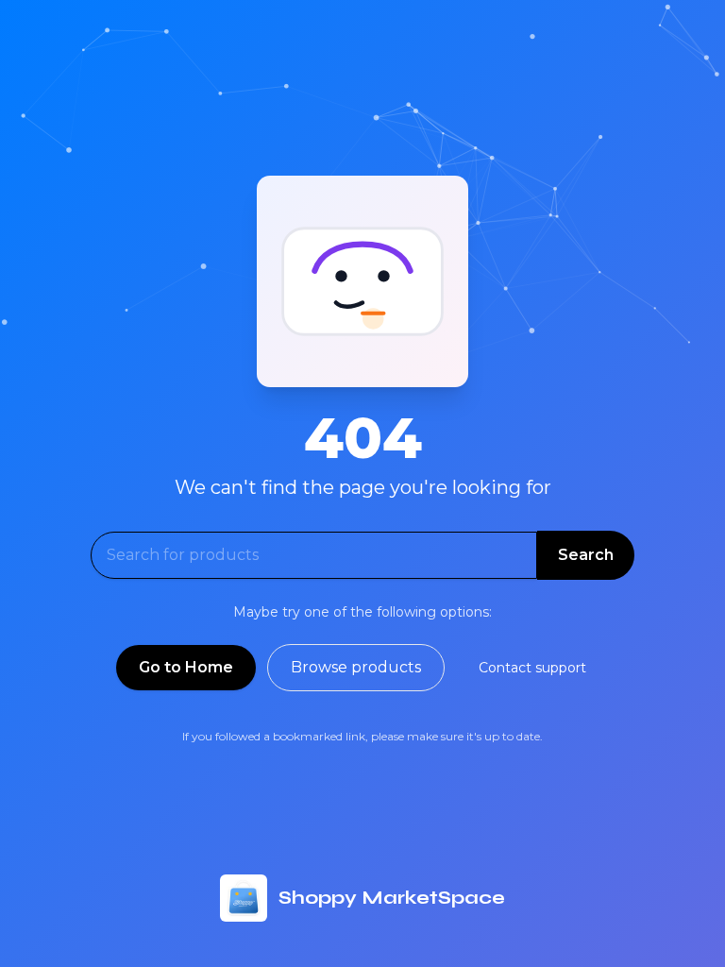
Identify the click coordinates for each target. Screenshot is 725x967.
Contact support (532, 667)
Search (586, 555)
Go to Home (186, 667)
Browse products (356, 667)
